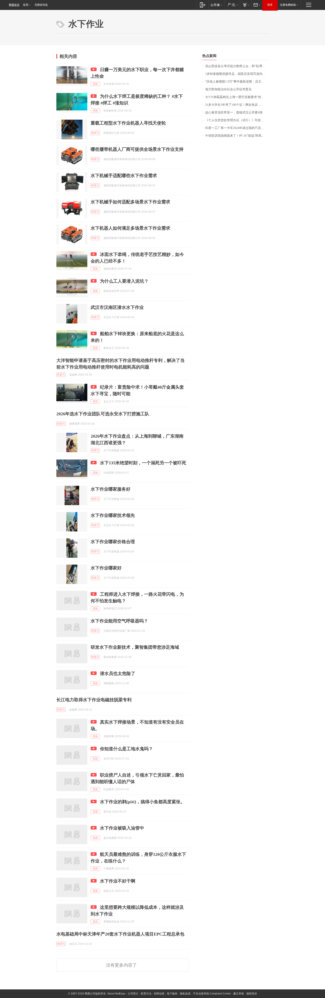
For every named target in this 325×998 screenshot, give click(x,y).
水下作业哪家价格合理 (113, 541)
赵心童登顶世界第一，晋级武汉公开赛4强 (233, 112)
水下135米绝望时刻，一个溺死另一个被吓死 (143, 462)
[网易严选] (232, 4)
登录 (270, 4)
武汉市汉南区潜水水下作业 (117, 307)
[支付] (245, 4)
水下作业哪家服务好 (110, 489)
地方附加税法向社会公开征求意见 (228, 89)
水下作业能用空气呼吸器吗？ (119, 620)
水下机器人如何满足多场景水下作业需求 (130, 228)
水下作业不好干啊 (117, 881)
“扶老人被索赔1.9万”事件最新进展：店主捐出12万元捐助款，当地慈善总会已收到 (237, 81)
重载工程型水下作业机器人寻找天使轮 (128, 123)
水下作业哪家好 (106, 567)
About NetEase (116, 993)
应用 (25, 4)
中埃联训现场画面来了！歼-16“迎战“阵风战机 (236, 135)
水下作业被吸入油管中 (122, 828)
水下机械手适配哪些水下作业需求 (124, 175)
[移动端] (202, 4)
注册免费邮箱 (288, 4)
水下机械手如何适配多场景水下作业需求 (130, 201)
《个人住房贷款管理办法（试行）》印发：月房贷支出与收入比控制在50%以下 (237, 120)
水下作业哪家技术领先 (113, 515)
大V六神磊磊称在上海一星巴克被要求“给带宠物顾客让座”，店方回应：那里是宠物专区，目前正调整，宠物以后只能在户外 (237, 97)
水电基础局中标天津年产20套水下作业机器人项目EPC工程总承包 (120, 934)
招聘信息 (159, 993)
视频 (95, 83)
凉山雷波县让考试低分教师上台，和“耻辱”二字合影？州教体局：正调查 (237, 66)
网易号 (95, 132)
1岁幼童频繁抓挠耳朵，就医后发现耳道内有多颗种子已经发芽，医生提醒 (237, 74)
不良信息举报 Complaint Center (212, 993)
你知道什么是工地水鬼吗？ (126, 748)
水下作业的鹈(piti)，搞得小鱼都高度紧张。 (142, 801)
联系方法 (146, 993)
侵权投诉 (251, 993)
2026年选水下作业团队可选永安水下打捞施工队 (102, 413)
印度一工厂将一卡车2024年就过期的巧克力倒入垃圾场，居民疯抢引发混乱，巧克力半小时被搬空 (237, 128)
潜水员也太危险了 (117, 673)
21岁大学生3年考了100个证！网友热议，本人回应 (237, 104)
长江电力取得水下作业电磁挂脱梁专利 (94, 699)
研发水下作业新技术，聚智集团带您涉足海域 (135, 647)
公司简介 (133, 993)
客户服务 (172, 993)
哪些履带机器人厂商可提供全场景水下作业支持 (137, 149)
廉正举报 (238, 993)
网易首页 (14, 4)
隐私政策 (185, 993)
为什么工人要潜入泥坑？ (124, 281)
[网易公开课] (216, 4)
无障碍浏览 (41, 4)
